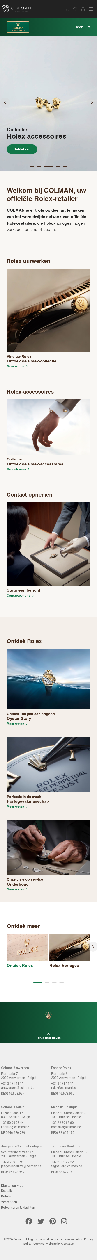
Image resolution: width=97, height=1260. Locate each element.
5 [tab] (66, 167)
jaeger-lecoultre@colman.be (21, 1166)
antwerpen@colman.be (18, 1087)
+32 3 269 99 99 (12, 1162)
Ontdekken (22, 149)
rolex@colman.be (63, 1087)
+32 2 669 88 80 (62, 1123)
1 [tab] (32, 167)
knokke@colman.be (15, 1127)
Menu (81, 27)
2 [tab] (40, 167)
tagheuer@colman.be (66, 1166)
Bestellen (7, 1190)
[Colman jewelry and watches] (20, 8)
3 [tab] (49, 167)
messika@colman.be (66, 1127)
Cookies (38, 1243)
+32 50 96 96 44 (12, 1123)
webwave (67, 1243)
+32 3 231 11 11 (12, 1083)
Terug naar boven (48, 1037)
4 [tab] (59, 167)
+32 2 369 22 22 (62, 1162)
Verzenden (9, 1202)
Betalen (6, 1196)
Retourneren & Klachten (18, 1207)
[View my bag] (67, 9)
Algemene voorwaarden (66, 1239)
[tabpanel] (48, 103)
